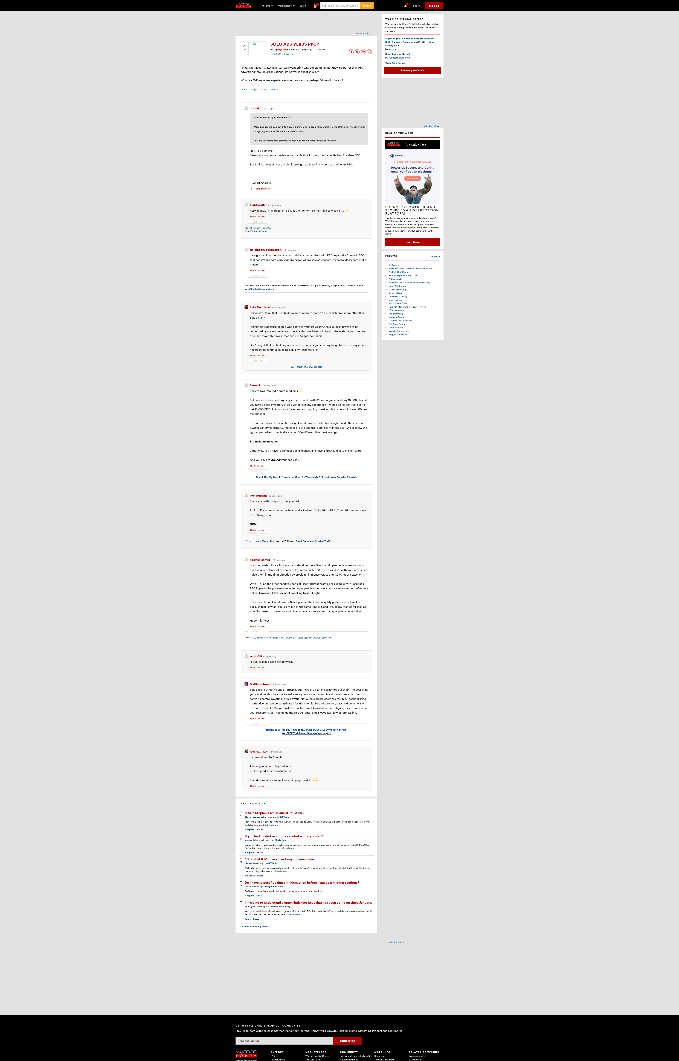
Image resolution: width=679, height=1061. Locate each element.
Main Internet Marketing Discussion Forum (411, 268)
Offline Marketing (398, 296)
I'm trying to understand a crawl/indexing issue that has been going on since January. (308, 902)
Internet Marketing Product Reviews (407, 306)
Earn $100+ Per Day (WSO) (306, 367)
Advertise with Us (363, 33)
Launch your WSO (412, 70)
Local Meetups (396, 327)
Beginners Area (274, 886)
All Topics (394, 265)
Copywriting (395, 299)
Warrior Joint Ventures (400, 320)
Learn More (412, 242)
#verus (274, 89)
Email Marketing (397, 285)
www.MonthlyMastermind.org (259, 289)
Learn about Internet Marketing (356, 1055)
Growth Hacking (397, 289)
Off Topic (284, 817)
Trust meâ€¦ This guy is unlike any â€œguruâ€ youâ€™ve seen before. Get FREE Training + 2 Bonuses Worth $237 (306, 731)
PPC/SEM (276, 53)
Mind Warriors (396, 310)
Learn (304, 5)
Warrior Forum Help (399, 331)
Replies (249, 829)
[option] (412, 193)
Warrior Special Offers (317, 1055)
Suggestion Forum (398, 334)
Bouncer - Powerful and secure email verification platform (412, 210)
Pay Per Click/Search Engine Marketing (409, 282)
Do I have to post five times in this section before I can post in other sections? (302, 882)
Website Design (397, 317)
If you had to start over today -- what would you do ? (284, 836)
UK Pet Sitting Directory (258, 227)
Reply (248, 919)
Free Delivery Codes (256, 231)
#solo (264, 89)
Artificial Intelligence (399, 272)
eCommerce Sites (398, 303)
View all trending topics (253, 926)
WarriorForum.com (399, 57)
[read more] (273, 824)
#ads (244, 89)
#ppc (254, 89)
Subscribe (289, 53)
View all (435, 256)
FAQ (273, 1055)
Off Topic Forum (397, 324)
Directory (379, 1055)
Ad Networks (395, 279)
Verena (392, 49)
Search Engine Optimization (403, 275)
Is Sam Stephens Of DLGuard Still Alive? (274, 813)
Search (367, 5)
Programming (396, 313)
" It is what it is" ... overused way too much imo (279, 859)
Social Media (395, 292)
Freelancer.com (417, 1055)
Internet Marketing (276, 840)
